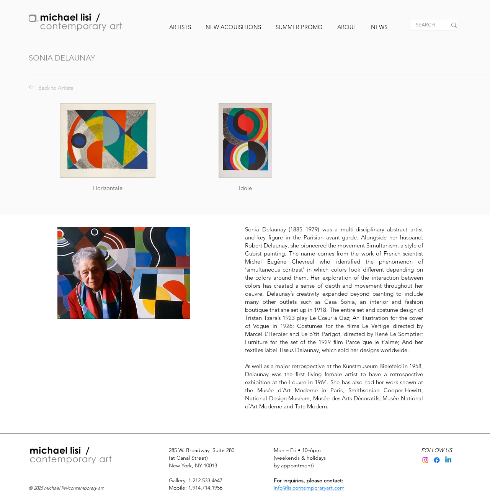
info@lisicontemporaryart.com (309, 487)
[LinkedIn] (448, 460)
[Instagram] (425, 460)
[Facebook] (437, 460)
